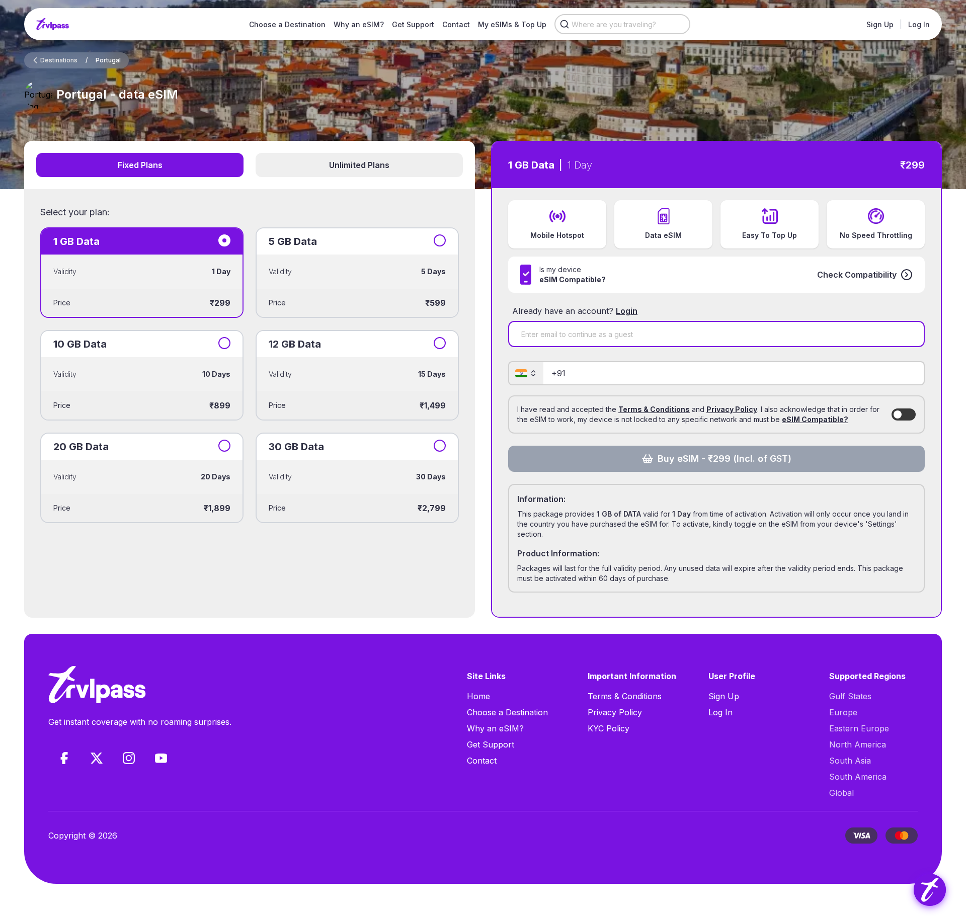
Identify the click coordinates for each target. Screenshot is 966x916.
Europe (843, 712)
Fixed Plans (140, 165)
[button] (865, 275)
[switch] (904, 414)
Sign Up (880, 24)
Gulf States (850, 696)
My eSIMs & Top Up (512, 24)
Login (626, 311)
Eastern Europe (859, 728)
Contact (456, 24)
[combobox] (622, 24)
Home (478, 696)
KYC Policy (608, 728)
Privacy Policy (731, 409)
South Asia (850, 761)
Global (841, 793)
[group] (930, 890)
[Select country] (526, 373)
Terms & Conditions (654, 409)
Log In (919, 24)
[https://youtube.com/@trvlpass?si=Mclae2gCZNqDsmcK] (161, 758)
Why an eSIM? (359, 24)
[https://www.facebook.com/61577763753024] (64, 758)
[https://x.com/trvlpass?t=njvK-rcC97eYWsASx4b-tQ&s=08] (97, 758)
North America (857, 744)
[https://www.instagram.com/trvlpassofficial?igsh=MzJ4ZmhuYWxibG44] (129, 758)
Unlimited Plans (359, 165)
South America (858, 777)
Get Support (413, 24)
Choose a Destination (287, 24)
